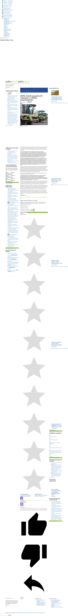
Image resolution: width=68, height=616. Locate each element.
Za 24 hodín (10, 92)
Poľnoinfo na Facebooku (7, 16)
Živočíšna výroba (7, 36)
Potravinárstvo (6, 33)
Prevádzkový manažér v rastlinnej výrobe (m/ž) (56, 511)
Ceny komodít (6, 20)
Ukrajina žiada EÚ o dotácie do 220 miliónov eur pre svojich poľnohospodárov (13, 162)
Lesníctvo (6, 27)
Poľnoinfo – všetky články (7, 0)
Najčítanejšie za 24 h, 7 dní (7, 9)
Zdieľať (23, 197)
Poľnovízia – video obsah (7, 2)
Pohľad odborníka (7, 30)
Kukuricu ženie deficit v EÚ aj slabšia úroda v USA (56, 262)
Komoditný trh (6, 24)
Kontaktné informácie (41, 605)
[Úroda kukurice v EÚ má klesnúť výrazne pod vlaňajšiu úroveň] (55, 92)
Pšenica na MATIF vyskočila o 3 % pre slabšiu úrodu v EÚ (56, 425)
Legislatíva (6, 26)
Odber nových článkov (6, 13)
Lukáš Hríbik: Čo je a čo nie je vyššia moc (13, 267)
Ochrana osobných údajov (41, 604)
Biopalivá (5, 19)
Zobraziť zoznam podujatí (54, 457)
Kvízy (5, 25)
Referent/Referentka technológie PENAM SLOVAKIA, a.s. (56, 516)
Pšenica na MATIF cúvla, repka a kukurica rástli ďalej (56, 344)
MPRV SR (5, 28)
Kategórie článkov (6, 18)
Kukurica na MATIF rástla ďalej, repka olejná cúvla (13, 105)
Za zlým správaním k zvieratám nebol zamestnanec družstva (13, 159)
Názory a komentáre (7, 29)
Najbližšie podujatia (6, 8)
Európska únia (6, 22)
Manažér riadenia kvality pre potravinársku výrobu (56, 506)
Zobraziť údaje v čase (9, 182)
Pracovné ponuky (6, 12)
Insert (10, 615)
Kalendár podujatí (54, 602)
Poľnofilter (6, 32)
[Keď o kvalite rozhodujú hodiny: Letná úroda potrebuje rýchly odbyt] (55, 485)
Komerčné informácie (8, 23)
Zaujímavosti (6, 35)
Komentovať (36, 197)
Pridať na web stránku (9, 125)
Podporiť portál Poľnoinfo (7, 15)
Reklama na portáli (40, 603)
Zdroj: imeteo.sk (51, 477)
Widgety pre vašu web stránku (56, 607)
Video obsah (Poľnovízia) (55, 600)
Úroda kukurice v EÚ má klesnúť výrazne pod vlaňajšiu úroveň (56, 98)
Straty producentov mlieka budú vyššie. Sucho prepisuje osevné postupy (13, 115)
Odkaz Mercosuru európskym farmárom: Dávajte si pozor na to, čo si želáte (13, 120)
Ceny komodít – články (6, 5)
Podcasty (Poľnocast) (55, 601)
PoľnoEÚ (5, 31)
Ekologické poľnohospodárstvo (9, 21)
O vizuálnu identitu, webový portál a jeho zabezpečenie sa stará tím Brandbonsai (30, 612)
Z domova (27, 93)
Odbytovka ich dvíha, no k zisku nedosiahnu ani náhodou (12, 96)
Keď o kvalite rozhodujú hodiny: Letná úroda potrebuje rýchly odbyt (56, 492)
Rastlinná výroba (7, 34)
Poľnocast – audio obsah (7, 3)
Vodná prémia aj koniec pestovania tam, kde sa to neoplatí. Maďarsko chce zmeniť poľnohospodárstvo (13, 264)
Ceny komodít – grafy (6, 6)
